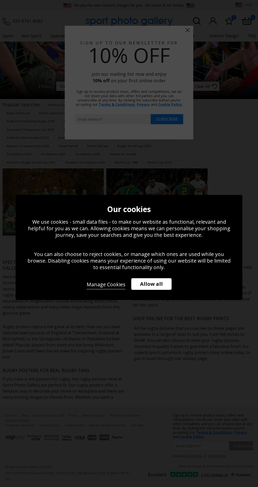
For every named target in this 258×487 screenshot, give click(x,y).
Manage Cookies (106, 284)
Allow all (151, 283)
